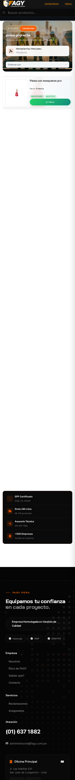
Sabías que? (16, 675)
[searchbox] (37, 12)
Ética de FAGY (18, 668)
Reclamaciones (18, 703)
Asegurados (16, 710)
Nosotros (14, 661)
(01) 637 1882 (23, 732)
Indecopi (17, 638)
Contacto (14, 682)
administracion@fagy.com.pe (28, 743)
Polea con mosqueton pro (45, 80)
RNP (36, 638)
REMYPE (56, 638)
